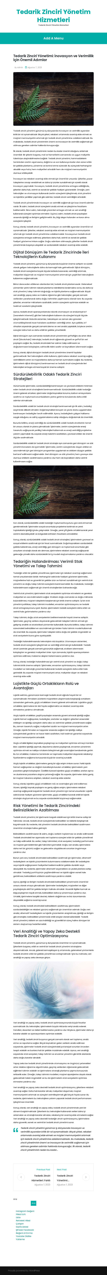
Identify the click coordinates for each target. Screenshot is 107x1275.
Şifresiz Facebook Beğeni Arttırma (25, 1231)
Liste (18, 1217)
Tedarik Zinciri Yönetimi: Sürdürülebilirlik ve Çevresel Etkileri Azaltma (67, 1178)
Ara (15, 1199)
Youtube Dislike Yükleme (23, 1238)
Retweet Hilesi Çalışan (23, 1222)
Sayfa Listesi (22, 1226)
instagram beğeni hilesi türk (25, 1213)
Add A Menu (53, 38)
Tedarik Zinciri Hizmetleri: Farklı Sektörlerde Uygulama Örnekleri (41, 1178)
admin (20, 67)
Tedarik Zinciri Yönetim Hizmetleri (53, 15)
